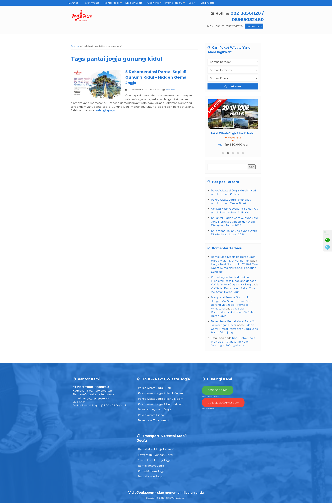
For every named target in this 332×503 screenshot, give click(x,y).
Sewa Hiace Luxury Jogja (154, 460)
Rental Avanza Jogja (151, 471)
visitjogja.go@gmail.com (98, 398)
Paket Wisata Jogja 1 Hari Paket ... (233, 133)
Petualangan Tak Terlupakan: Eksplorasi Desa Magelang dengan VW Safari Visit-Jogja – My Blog (233, 280)
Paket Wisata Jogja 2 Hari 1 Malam (160, 393)
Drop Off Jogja (133, 2)
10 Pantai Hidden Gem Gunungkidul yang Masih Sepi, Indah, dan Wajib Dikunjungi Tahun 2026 (234, 221)
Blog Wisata (207, 2)
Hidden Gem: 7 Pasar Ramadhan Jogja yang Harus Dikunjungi (234, 328)
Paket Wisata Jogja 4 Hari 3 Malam (160, 404)
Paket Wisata (91, 2)
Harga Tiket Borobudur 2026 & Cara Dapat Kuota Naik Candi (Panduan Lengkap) (234, 268)
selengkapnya (105, 110)
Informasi (170, 89)
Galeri (191, 2)
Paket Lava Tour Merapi (153, 420)
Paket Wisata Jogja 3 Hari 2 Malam (160, 398)
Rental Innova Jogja (151, 465)
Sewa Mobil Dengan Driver (155, 454)
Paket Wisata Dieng (151, 415)
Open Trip (153, 2)
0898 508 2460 (218, 390)
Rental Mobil (111, 2)
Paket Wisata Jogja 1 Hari (154, 387)
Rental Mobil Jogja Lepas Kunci (158, 449)
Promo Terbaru (173, 2)
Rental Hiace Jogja (150, 476)
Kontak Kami (254, 26)
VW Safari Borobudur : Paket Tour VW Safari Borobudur (233, 312)
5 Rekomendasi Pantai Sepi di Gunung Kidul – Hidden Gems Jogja (155, 77)
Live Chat (79, 401)
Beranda (73, 2)
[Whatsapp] (327, 240)
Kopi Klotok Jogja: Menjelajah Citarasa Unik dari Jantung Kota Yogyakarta (233, 341)
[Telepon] (327, 247)
